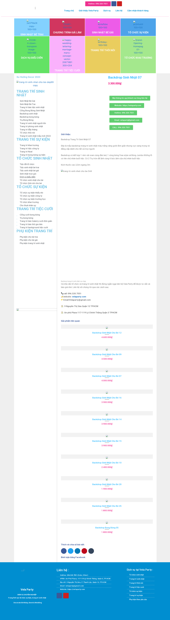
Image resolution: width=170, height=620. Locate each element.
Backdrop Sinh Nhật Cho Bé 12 (106, 332)
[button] (126, 3)
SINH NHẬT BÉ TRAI (31, 34)
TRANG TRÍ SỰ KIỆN (33, 139)
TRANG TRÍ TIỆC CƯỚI (67, 70)
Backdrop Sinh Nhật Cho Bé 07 (106, 376)
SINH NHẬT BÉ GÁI (102, 32)
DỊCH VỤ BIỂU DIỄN (32, 57)
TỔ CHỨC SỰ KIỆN (138, 32)
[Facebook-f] (59, 595)
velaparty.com (79, 296)
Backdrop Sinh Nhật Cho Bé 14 (106, 419)
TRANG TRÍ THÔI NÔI (103, 50)
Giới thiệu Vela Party (88, 10)
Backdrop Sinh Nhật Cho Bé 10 (106, 462)
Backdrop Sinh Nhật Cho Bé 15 (106, 441)
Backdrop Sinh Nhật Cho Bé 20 (106, 484)
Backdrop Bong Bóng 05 (106, 527)
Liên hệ (118, 10)
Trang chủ (69, 10)
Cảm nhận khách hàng (137, 10)
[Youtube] (119, 3)
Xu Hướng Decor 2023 (28, 77)
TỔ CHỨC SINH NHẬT (34, 158)
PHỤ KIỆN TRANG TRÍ (34, 231)
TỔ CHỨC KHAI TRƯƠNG (138, 57)
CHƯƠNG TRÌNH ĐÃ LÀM (67, 32)
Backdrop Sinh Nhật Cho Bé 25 (106, 506)
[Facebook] (113, 3)
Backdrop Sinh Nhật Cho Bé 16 (106, 397)
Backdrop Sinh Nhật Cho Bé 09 (106, 354)
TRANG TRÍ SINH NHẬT (30, 93)
